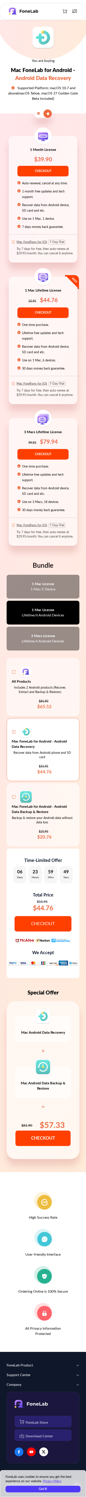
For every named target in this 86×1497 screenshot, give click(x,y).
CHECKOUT (43, 171)
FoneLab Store (37, 1422)
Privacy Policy (52, 1481)
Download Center (39, 1436)
